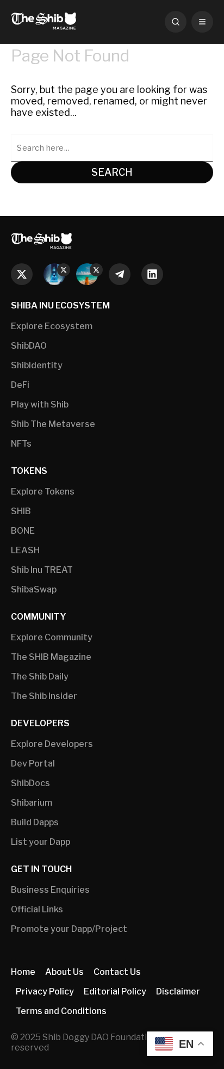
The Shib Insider (44, 696)
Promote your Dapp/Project (69, 929)
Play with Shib (40, 404)
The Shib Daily (40, 676)
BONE (23, 531)
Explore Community (51, 637)
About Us (64, 972)
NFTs (21, 443)
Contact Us (117, 972)
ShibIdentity (37, 365)
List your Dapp (40, 842)
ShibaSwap (34, 589)
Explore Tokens (42, 491)
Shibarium (31, 803)
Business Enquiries (50, 890)
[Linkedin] (152, 274)
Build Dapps (35, 822)
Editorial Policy (115, 991)
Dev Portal (33, 763)
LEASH (25, 550)
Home (23, 972)
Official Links (37, 909)
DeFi (20, 385)
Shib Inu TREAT (42, 570)
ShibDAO (29, 346)
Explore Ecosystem (51, 326)
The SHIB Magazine (51, 657)
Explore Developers (52, 744)
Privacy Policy (45, 991)
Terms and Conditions (61, 1011)
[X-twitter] (22, 274)
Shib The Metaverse (53, 424)
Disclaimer (178, 991)
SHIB (21, 511)
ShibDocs (30, 783)
